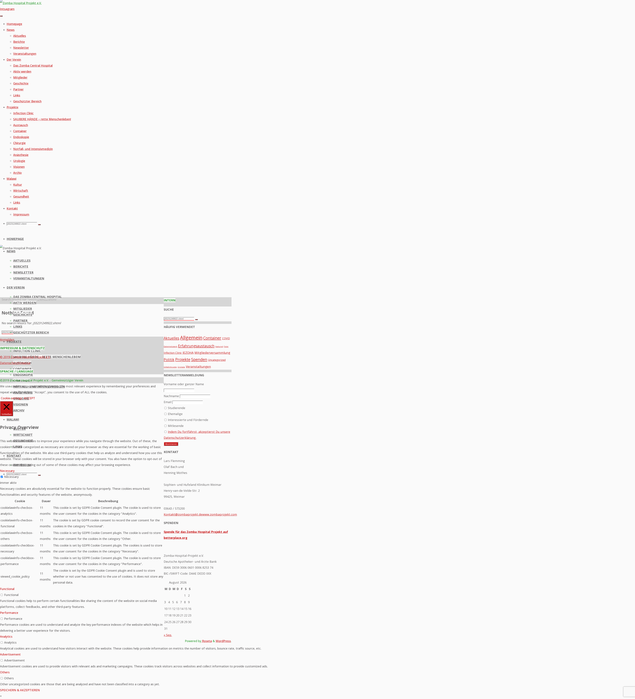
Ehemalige (175, 414)
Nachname (171, 396)
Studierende (176, 408)
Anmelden (7, 340)
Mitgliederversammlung (212, 352)
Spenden (199, 359)
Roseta (206, 641)
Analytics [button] (6, 636)
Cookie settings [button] (11, 398)
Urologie (181, 367)
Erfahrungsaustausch (196, 345)
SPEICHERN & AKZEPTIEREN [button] (20, 690)
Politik (169, 359)
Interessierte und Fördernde (187, 420)
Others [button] (5, 672)
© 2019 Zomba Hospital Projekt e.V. (25, 357)
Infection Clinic (173, 353)
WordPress (223, 641)
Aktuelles (171, 338)
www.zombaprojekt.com (219, 514)
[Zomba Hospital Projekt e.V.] (21, 3)
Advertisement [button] (10, 654)
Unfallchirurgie (170, 367)
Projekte (182, 359)
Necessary (11, 477)
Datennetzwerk (170, 346)
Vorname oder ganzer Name (184, 384)
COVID (226, 338)
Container (212, 338)
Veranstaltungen (198, 366)
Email (167, 402)
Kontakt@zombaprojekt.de (183, 514)
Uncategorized (217, 360)
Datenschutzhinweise (15, 363)
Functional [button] (7, 589)
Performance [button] (9, 613)
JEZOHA (188, 352)
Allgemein (191, 337)
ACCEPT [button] (29, 398)
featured (219, 346)
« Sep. (168, 635)
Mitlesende (175, 426)
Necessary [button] (7, 471)
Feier (226, 346)
